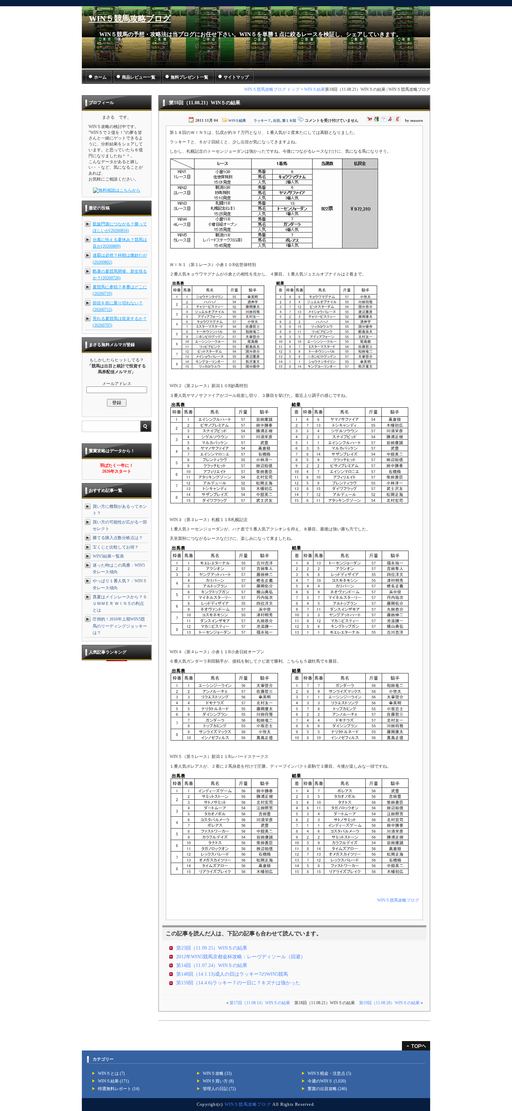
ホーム (100, 77)
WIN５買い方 (215, 1081)
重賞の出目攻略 (322, 1088)
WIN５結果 (314, 89)
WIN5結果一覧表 (108, 556)
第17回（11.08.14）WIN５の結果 (260, 1002)
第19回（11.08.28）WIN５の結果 (389, 1002)
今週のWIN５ (320, 1081)
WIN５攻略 (213, 1073)
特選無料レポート (114, 1088)
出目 (276, 120)
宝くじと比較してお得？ (116, 547)
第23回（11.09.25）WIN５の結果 (211, 948)
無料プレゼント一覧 (189, 77)
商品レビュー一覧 (138, 77)
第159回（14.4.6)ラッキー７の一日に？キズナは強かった (238, 982)
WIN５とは (108, 1073)
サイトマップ (236, 77)
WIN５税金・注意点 (326, 1073)
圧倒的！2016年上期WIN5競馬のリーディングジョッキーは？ (120, 626)
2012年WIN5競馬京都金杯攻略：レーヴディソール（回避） (240, 956)
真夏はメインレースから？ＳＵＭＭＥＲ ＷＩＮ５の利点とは (120, 603)
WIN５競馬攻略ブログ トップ (272, 89)
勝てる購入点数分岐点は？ (118, 537)
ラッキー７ (262, 120)
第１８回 (289, 120)
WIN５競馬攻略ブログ (130, 18)
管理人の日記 (215, 1088)
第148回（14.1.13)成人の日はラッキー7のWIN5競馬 (232, 974)
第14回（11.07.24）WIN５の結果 (211, 965)
